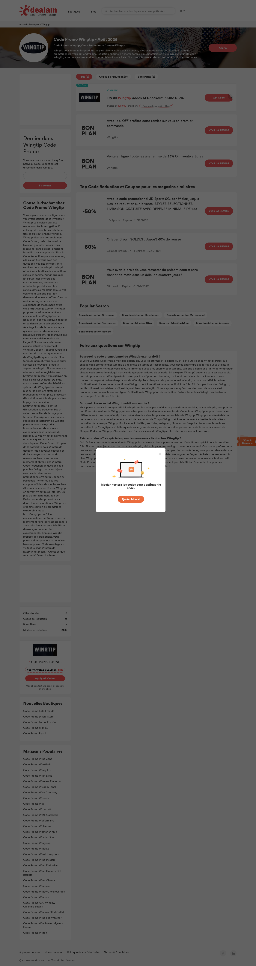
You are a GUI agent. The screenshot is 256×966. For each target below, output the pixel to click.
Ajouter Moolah (130, 499)
